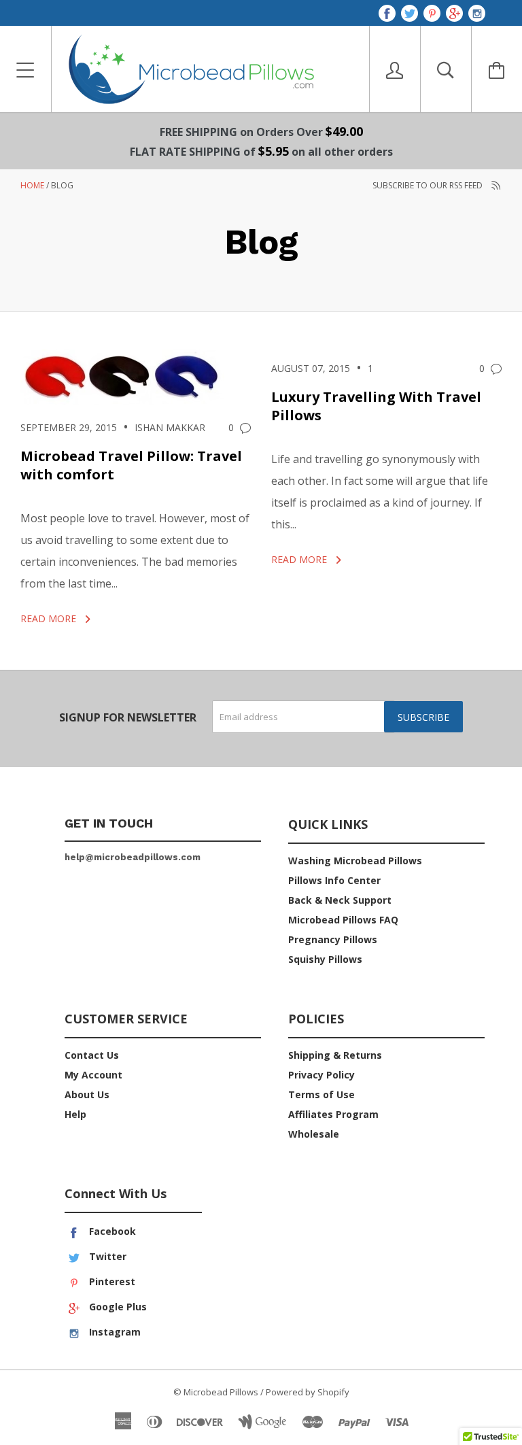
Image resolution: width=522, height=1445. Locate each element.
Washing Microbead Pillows (355, 860)
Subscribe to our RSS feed (428, 185)
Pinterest (110, 1281)
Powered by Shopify (307, 1392)
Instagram (113, 1331)
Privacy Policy (321, 1074)
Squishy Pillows (325, 959)
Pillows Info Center (334, 880)
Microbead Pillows (221, 1392)
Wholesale (313, 1133)
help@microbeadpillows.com (133, 857)
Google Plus (116, 1306)
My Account (93, 1074)
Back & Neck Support (340, 900)
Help (75, 1114)
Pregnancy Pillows (332, 939)
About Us (87, 1094)
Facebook (111, 1231)
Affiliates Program (333, 1114)
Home (32, 185)
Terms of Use (321, 1094)
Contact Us (92, 1055)
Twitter (106, 1256)
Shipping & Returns (335, 1055)
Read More (49, 618)
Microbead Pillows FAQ (343, 919)
